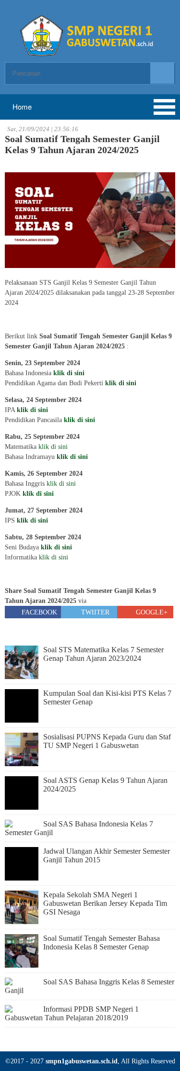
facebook (38, 612)
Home (21, 106)
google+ (151, 612)
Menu (43, 107)
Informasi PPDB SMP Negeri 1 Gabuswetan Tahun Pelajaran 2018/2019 (72, 1013)
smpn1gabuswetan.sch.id (82, 1061)
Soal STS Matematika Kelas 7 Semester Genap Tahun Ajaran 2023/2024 (103, 654)
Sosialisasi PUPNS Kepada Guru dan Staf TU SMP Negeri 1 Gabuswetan (107, 741)
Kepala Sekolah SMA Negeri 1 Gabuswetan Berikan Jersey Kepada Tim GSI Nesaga (105, 903)
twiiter (94, 612)
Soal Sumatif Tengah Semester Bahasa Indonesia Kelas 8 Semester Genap (101, 942)
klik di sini (120, 383)
